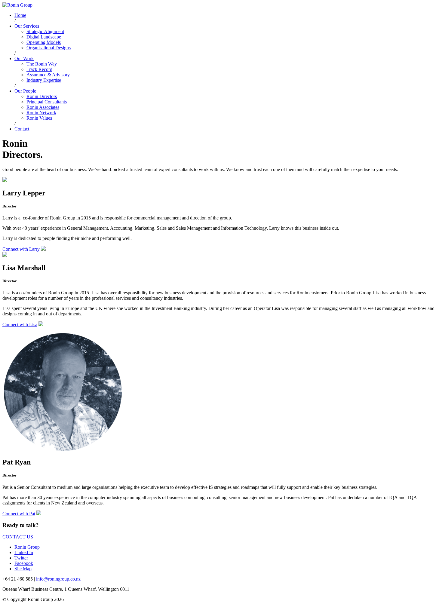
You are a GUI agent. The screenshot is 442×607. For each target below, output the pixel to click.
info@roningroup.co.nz (58, 578)
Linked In (23, 552)
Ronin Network (41, 112)
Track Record (39, 69)
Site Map (23, 568)
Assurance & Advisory (48, 74)
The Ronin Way (41, 63)
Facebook (23, 563)
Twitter (21, 557)
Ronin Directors (41, 96)
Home (20, 15)
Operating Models (43, 42)
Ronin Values (39, 118)
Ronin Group (27, 547)
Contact (21, 128)
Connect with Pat (18, 513)
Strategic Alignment (45, 31)
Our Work (24, 58)
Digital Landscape (43, 36)
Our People (25, 91)
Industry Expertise (43, 80)
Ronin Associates (42, 107)
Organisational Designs (48, 47)
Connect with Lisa (19, 324)
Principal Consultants (46, 101)
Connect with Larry (21, 249)
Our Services (26, 26)
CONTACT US (17, 536)
